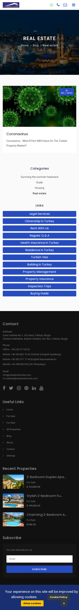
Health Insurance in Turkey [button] (39, 243)
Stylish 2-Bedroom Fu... (45, 496)
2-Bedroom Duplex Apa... (46, 477)
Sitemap (10, 455)
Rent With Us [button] (39, 228)
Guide (39, 182)
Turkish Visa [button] (39, 257)
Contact (10, 449)
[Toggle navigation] (73, 5)
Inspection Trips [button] (39, 286)
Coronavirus (17, 134)
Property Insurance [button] (40, 279)
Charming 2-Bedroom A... (47, 514)
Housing (39, 187)
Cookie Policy (58, 597)
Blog (8, 436)
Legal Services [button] (39, 214)
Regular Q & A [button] (39, 235)
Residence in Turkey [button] (39, 250)
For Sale (10, 416)
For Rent (10, 422)
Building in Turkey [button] (39, 264)
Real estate (39, 193)
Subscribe (39, 569)
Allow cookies (32, 603)
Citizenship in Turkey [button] (39, 221)
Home (25, 45)
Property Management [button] (39, 272)
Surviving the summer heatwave (39, 176)
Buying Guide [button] (39, 293)
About (9, 442)
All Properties (13, 429)
